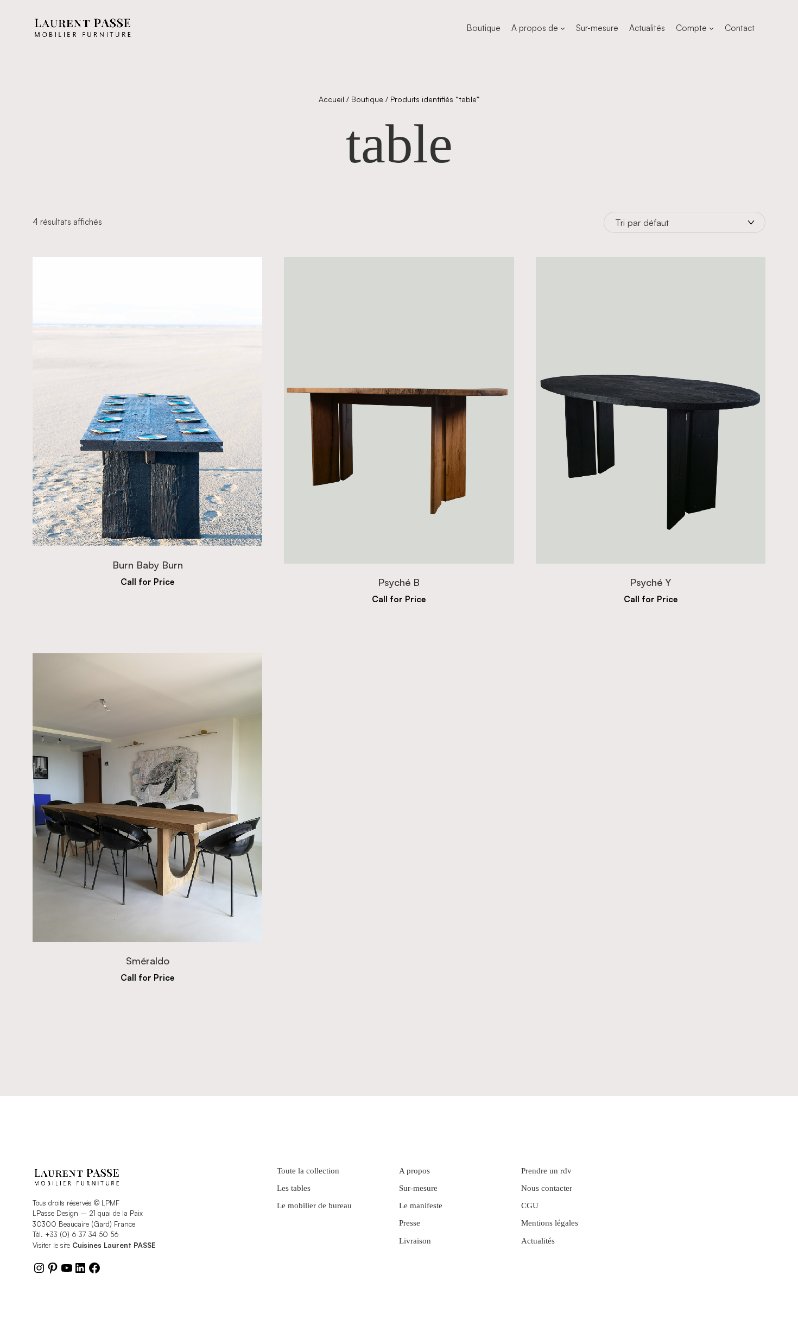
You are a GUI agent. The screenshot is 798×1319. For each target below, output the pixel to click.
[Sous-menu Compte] (711, 28)
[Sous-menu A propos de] (562, 28)
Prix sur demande (147, 590)
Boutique (367, 99)
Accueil (331, 99)
